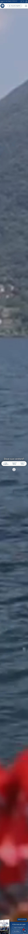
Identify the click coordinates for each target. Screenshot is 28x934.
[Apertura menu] (26, 5)
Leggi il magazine (18, 927)
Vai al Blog (16, 931)
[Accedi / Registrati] (26, 1)
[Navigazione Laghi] (2, 5)
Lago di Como (22, 463)
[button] (22, 1)
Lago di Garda (14, 463)
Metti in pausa (22, 919)
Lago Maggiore (5, 463)
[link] (14, 469)
